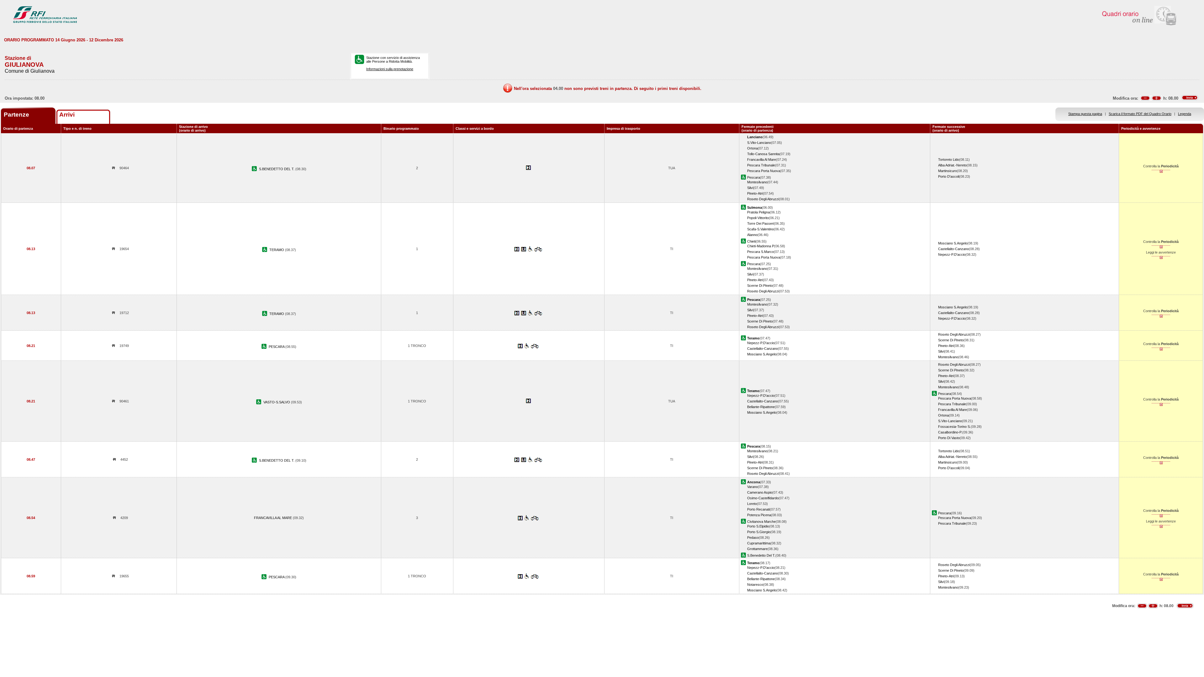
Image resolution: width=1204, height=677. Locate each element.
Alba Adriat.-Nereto (952, 165)
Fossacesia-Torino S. (954, 426)
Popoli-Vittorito (758, 218)
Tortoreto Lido (948, 159)
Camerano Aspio (759, 492)
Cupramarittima (758, 543)
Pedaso (753, 537)
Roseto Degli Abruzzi (763, 199)
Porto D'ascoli (948, 176)
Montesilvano (757, 182)
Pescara (753, 177)
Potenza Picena (759, 515)
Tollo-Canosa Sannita (763, 154)
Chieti (751, 241)
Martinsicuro (947, 171)
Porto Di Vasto (949, 438)
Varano (752, 487)
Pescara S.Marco (760, 252)
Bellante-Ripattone (761, 407)
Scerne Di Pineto (760, 285)
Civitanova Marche (761, 521)
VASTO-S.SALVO (277, 402)
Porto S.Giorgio (758, 532)
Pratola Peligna (758, 212)
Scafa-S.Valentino (760, 229)
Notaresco (755, 584)
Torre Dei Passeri (760, 223)
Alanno (752, 235)
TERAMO (277, 250)
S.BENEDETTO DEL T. (277, 169)
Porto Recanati (758, 509)
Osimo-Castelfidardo (763, 498)
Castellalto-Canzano (953, 249)
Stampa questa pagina (1085, 114)
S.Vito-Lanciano (759, 142)
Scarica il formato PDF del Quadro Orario (1140, 114)
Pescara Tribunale (761, 165)
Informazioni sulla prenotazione (389, 69)
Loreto (752, 504)
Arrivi (67, 114)
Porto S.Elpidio (758, 526)
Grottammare (757, 549)
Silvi (750, 188)
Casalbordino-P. (950, 432)
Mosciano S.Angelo (952, 243)
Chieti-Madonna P (760, 246)
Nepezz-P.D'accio (951, 254)
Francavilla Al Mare (761, 159)
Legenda (1184, 114)
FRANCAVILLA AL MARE (273, 518)
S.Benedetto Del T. (761, 555)
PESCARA (277, 347)
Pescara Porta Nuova (763, 171)
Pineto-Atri (755, 193)
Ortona (752, 148)
